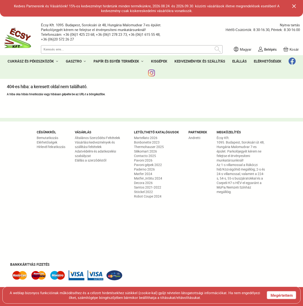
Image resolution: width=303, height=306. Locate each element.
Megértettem (282, 295)
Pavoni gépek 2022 (148, 164)
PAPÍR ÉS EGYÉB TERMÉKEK (116, 61)
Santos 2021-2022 (147, 187)
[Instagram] (151, 73)
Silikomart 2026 (145, 151)
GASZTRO (74, 61)
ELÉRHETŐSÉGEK (267, 61)
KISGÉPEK (159, 61)
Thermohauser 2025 (149, 146)
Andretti (194, 137)
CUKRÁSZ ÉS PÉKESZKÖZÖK (31, 61)
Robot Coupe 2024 (147, 196)
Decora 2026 (143, 182)
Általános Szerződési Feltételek (97, 137)
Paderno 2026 (144, 169)
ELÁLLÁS (239, 61)
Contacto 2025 (145, 155)
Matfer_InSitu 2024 (148, 178)
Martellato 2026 (145, 137)
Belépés (270, 49)
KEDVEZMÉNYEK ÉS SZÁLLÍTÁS (199, 61)
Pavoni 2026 (143, 160)
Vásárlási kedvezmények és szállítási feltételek (95, 144)
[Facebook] (292, 61)
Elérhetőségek (47, 142)
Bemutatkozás (47, 137)
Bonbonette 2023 (147, 142)
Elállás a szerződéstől (90, 160)
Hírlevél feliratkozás (51, 146)
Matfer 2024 (143, 173)
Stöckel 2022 (143, 191)
